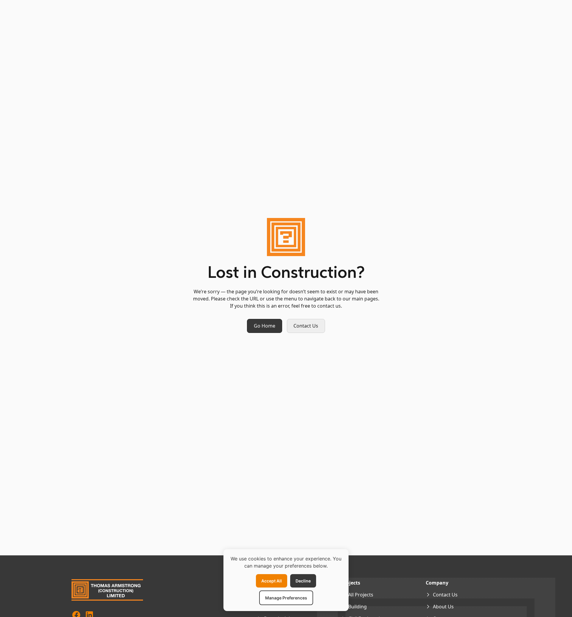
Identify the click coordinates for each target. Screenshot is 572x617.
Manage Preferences (286, 597)
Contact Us (305, 325)
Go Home (264, 325)
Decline (303, 580)
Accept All (271, 580)
